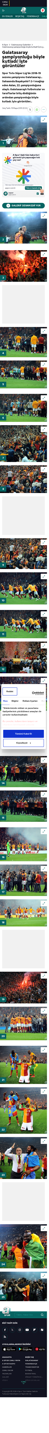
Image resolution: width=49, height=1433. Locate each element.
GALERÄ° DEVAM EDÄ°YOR (26, 205)
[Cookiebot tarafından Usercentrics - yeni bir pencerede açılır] (33, 693)
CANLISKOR (5, 3)
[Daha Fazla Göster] (43, 109)
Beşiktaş (19, 16)
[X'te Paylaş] (30, 109)
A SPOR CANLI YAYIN (11, 1360)
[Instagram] (19, 1330)
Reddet (9, 691)
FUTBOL (28, 1370)
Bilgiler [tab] (14, 701)
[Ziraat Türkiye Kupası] (43, 10)
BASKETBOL (30, 1374)
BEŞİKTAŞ (29, 1357)
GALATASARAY (31, 1360)
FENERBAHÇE (31, 1364)
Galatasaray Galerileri (21, 45)
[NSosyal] (42, 1330)
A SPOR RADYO (8, 1364)
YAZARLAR (7, 1374)
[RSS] (5, 1336)
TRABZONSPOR (32, 1367)
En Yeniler (7, 16)
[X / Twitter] (12, 1330)
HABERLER (7, 1367)
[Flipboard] (34, 1330)
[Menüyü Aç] (3, 10)
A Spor (5, 45)
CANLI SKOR (7, 1370)
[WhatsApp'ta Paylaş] (37, 109)
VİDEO (5, 1380)
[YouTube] (27, 1330)
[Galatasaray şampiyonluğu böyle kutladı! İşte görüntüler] (23, 131)
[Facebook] (5, 1330)
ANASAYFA (7, 1357)
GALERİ (5, 1377)
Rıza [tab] (5, 701)
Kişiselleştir (22, 743)
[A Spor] (23, 10)
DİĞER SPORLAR (32, 1380)
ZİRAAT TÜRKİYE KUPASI (35, 1377)
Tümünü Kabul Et (23, 734)
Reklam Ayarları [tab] (30, 701)
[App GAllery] (42, 1349)
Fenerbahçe (33, 16)
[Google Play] (25, 1349)
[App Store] (9, 1349)
